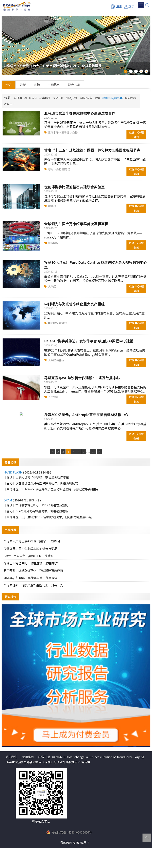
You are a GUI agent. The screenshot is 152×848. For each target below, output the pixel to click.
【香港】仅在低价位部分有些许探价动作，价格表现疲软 (41, 483)
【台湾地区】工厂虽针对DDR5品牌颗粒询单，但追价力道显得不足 (48, 517)
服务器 (66, 169)
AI (25, 98)
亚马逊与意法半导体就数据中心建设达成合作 (79, 113)
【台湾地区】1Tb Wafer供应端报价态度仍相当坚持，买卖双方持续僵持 (51, 489)
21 (93, 452)
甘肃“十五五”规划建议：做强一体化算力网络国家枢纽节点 (92, 149)
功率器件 (44, 98)
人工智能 (53, 397)
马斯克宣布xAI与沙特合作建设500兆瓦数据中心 (82, 377)
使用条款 (28, 757)
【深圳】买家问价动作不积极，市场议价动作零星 (36, 477)
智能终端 (130, 98)
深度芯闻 (74, 85)
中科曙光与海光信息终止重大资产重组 (74, 303)
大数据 (74, 132)
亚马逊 (66, 132)
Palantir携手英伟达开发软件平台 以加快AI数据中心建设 (88, 340)
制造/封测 (72, 98)
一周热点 (54, 85)
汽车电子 (9, 104)
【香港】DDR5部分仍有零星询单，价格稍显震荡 (36, 511)
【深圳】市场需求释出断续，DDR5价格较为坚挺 (36, 505)
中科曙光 (53, 243)
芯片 (51, 169)
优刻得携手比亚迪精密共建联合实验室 (74, 186)
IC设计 (33, 98)
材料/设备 (86, 98)
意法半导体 (55, 132)
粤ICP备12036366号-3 (74, 842)
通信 (97, 98)
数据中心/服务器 (112, 98)
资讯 (8, 85)
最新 (23, 85)
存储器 (18, 98)
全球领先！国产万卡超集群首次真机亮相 (76, 223)
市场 (37, 85)
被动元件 (58, 98)
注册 (119, 6)
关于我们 (11, 757)
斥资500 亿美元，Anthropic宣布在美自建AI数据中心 (86, 414)
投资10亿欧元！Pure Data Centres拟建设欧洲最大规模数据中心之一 (95, 265)
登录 (131, 6)
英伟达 (60, 360)
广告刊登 (44, 757)
